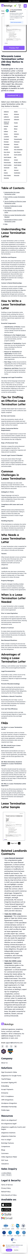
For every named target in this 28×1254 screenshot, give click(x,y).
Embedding (5, 1086)
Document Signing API (9, 1082)
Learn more (15, 1247)
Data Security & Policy (8, 1195)
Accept (9, 1250)
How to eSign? (6, 1140)
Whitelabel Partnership (9, 1107)
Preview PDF (14, 48)
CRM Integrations (7, 1100)
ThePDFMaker (6, 1079)
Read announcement (16, 22)
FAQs (5, 224)
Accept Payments (7, 1089)
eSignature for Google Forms (11, 1076)
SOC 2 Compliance (7, 1096)
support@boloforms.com (14, 1043)
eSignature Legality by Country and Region (13, 1128)
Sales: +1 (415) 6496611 (14, 1)
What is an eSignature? (9, 1120)
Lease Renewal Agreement (13, 858)
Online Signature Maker (9, 1157)
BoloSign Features (7, 1143)
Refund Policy (5, 1192)
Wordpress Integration (9, 1103)
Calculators (5, 1164)
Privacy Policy (6, 1188)
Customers (5, 1153)
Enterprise (4, 1093)
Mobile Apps (5, 1110)
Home (3, 11)
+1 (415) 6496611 (6, 1173)
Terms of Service (7, 1185)
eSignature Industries (8, 1136)
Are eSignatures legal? (9, 1124)
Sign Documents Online (9, 1072)
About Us (4, 1063)
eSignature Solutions (8, 1133)
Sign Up (19, 6)
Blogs (3, 1150)
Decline (16, 1250)
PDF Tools (4, 1160)
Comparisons (5, 1146)
